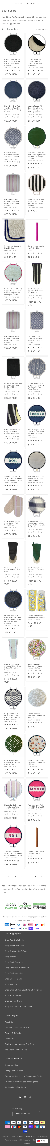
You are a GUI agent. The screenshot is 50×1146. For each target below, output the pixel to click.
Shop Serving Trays (13, 1001)
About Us (9, 1022)
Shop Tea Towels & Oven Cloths (18, 1006)
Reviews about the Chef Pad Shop (19, 1044)
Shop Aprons (10, 957)
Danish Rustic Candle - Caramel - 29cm (36, 853)
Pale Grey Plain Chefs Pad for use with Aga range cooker (36, 478)
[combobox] (42, 1141)
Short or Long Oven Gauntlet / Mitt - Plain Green (36, 570)
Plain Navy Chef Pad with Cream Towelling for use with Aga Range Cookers (13, 109)
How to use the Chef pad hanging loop (21, 1082)
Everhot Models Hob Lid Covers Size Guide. (23, 1076)
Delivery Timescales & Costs (17, 1027)
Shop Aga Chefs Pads (14, 940)
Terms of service (11, 1140)
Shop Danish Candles (14, 973)
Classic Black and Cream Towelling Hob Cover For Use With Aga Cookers (36, 62)
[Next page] (41, 876)
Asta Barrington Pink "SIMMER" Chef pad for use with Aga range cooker (36, 808)
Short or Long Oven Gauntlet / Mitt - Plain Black (12, 570)
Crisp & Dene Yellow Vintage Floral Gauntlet (36, 616)
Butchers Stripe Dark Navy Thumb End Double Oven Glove (12, 431)
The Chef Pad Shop (16, 1136)
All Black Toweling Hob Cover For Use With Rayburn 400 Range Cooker (13, 386)
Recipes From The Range (15, 1087)
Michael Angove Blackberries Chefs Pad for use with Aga (36, 666)
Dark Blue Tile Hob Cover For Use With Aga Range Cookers (11, 154)
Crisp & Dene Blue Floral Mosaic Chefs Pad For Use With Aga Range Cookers (12, 716)
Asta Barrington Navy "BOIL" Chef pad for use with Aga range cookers (13, 478)
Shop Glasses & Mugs (14, 979)
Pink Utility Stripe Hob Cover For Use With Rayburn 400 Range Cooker (12, 339)
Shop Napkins (11, 984)
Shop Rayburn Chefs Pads (16, 951)
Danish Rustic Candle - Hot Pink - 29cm (36, 247)
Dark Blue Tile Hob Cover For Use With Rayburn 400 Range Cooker (35, 339)
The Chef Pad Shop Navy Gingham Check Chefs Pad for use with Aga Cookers (36, 524)
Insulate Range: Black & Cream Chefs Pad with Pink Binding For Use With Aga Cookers (13, 292)
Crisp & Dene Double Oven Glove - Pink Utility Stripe (12, 523)
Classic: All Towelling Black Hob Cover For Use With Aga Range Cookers (12, 62)
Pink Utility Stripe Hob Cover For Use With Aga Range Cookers (12, 807)
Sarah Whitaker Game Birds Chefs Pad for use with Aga (36, 762)
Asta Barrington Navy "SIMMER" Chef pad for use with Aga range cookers (36, 432)
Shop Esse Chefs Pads (14, 946)
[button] (5, 3)
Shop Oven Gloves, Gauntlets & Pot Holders (23, 990)
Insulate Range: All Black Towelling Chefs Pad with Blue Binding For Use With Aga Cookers (12, 619)
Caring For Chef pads (14, 1071)
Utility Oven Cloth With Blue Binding (12, 247)
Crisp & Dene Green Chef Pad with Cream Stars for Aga (12, 762)
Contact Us (9, 1038)
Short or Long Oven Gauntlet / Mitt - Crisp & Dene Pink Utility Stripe (12, 667)
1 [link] (8, 876)
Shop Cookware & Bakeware (17, 968)
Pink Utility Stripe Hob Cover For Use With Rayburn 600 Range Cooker (12, 202)
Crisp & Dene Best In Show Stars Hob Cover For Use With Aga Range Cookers (36, 386)
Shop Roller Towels (13, 995)
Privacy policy (43, 1136)
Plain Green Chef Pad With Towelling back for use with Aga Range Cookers (37, 155)
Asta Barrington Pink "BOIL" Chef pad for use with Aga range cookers (13, 853)
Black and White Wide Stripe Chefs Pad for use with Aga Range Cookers (36, 202)
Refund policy (30, 1136)
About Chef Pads (12, 1065)
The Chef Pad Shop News (16, 1050)
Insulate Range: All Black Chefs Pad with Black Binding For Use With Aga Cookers (36, 109)
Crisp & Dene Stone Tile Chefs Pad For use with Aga (36, 715)
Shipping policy (25, 1140)
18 (35, 877)
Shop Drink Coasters (13, 962)
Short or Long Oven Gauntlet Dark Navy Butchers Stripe (35, 291)
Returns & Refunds (13, 1033)
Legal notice (26, 1144)
